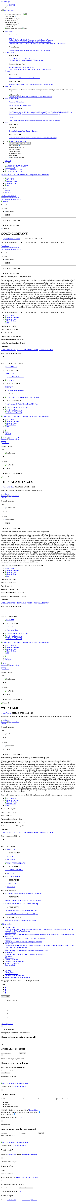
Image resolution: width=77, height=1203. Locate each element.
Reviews (7, 191)
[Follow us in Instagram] (5, 991)
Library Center (13, 117)
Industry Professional (12, 1106)
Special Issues (21, 97)
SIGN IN (12, 5)
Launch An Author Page (49, 138)
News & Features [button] (10, 52)
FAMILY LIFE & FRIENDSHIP (27, 350)
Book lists (19, 50)
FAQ (22, 954)
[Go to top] (5, 996)
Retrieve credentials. (19, 1086)
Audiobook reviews (11, 18)
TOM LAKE (9, 856)
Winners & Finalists (15, 78)
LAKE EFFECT (10, 373)
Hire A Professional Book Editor (19, 112)
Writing (11, 105)
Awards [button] (7, 71)
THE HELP (9, 626)
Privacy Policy (9, 958)
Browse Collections (15, 131)
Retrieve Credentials (26, 1188)
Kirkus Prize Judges (38, 938)
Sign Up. (21, 1191)
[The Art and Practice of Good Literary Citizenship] (21, 904)
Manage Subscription (39, 97)
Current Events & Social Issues (18, 43)
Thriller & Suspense (27, 40)
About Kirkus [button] (9, 952)
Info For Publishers (38, 954)
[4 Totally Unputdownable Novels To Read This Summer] (23, 893)
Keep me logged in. (7, 1114)
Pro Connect (9, 26)
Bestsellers (12, 50)
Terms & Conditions (11, 960)
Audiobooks (13, 40)
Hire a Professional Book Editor (15, 945)
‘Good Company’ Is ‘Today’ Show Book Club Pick (21, 404)
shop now (4, 197)
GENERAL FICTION (46, 350)
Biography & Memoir (39, 42)
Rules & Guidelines (42, 84)
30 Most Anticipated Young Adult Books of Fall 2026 (32, 175)
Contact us (8, 956)
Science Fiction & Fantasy (17, 42)
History (48, 42)
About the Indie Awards (16, 84)
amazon (3, 199)
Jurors (38, 78)
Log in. (20, 1076)
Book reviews (9, 16)
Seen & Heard (30, 67)
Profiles (11, 67)
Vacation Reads (45, 50)
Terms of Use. (33, 1110)
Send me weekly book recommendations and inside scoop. (19, 1112)
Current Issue (13, 97)
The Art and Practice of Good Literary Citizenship (20, 910)
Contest (18, 954)
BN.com (19, 199)
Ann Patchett (7, 713)
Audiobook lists (27, 50)
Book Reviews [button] (9, 31)
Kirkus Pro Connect (29, 951)
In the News (22, 69)
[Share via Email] (10, 183)
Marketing (28, 105)
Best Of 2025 (36, 50)
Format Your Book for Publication (56, 112)
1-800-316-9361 (11, 1154)
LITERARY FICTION (8, 350)
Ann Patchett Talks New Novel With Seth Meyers (20, 920)
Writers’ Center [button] (9, 943)
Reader (7, 1102)
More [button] (6, 122)
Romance (50, 40)
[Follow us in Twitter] (5, 989)
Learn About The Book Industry (18, 947)
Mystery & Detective (40, 40)
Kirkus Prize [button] (9, 936)
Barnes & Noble (11, 199)
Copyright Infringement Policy (14, 961)
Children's (62, 43)
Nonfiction (28, 42)
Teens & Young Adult (52, 43)
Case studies (25, 120)
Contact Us (8, 970)
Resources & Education (16, 102)
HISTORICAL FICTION (25, 603)
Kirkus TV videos (60, 934)
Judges (50, 84)
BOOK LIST (10, 175)
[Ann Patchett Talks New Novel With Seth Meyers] (21, 914)
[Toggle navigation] (1, 10)
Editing (16, 105)
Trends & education (15, 120)
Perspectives (17, 67)
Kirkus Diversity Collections (14, 951)
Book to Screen (14, 69)
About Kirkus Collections (29, 131)
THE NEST (9, 387)
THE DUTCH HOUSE (12, 883)
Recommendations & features (38, 120)
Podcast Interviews (11, 24)
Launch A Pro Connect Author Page (48, 114)
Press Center (28, 954)
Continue (22, 1053)
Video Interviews (10, 22)
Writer (7, 1104)
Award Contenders (30, 84)
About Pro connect (35, 138)
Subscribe (49, 97)
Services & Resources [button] (12, 98)
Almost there (5, 1073)
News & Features (10, 20)
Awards (23, 67)
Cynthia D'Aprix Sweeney (11, 239)
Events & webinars (54, 120)
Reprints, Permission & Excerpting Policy (12, 964)
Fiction (19, 40)
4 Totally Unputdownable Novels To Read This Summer (23, 900)
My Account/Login (41, 951)
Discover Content (14, 138)
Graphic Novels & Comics (36, 43)
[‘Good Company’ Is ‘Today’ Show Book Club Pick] (22, 397)
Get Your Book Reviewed (37, 112)
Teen (27, 59)
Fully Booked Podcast (44, 69)
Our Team (13, 954)
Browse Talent (24, 138)
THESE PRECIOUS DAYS (14, 870)
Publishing (21, 105)
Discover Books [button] (10, 927)
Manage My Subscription (27, 942)
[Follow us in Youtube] (5, 993)
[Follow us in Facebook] (5, 987)
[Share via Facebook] (12, 180)
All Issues (29, 97)
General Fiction (14, 59)
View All (12, 38)
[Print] (7, 185)
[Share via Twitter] (11, 182)
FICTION (8, 192)
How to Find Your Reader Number (27, 1177)
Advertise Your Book (30, 114)
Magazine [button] (8, 86)
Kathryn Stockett (8, 487)
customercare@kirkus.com (29, 1154)
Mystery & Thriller (31, 61)
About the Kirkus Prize (28, 78)
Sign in (4, 1110)
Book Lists (15, 934)
